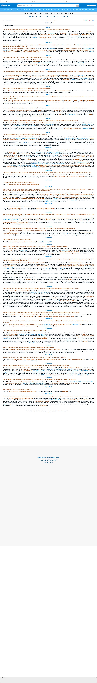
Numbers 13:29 (36, 370)
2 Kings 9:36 (45, 335)
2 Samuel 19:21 (61, 163)
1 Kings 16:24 (15, 64)
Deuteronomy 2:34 (75, 375)
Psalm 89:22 (56, 153)
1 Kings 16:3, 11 (76, 324)
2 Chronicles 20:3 (85, 138)
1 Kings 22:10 (36, 37)
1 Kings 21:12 (48, 180)
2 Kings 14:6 (48, 201)
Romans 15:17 (6, 50)
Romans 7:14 (57, 300)
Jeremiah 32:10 (23, 125)
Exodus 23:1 (41, 168)
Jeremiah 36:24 (89, 381)
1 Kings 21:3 (48, 55)
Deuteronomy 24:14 (87, 195)
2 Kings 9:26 (55, 198)
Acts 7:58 (20, 165)
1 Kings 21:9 (48, 132)
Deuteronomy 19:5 (51, 152)
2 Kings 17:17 (48, 300)
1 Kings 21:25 (48, 354)
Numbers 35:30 (59, 152)
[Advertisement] (48, 438)
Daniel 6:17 (16, 125)
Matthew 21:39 (51, 33)
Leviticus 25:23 (36, 62)
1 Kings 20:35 (37, 155)
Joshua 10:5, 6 (70, 372)
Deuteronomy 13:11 (36, 163)
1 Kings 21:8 (48, 118)
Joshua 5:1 (42, 370)
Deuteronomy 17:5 (45, 163)
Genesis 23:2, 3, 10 (35, 372)
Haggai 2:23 (32, 125)
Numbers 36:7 (46, 62)
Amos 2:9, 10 (69, 369)
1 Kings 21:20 (48, 286)
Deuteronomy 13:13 (50, 155)
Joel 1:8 (37, 383)
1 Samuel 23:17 (33, 292)
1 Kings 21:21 (48, 310)
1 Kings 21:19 (48, 256)
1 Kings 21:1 (48, 27)
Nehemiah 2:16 (18, 130)
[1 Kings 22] (95, 306)
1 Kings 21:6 (48, 94)
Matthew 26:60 (58, 155)
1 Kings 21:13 (48, 187)
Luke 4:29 (25, 165)
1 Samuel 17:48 (23, 250)
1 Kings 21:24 (48, 345)
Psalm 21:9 (46, 292)
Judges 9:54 (33, 334)
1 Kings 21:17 (48, 237)
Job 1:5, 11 (24, 156)
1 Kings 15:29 (47, 324)
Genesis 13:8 (15, 372)
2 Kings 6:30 (31, 383)
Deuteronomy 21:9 (32, 138)
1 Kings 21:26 (48, 363)
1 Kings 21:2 (48, 42)
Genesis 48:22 (47, 372)
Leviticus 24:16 (35, 166)
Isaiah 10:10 (40, 292)
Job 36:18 (34, 360)
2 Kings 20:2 (74, 79)
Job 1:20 (79, 381)
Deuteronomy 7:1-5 (39, 375)
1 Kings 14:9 (42, 326)
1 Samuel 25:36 (71, 114)
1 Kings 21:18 (48, 244)
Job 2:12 (84, 381)
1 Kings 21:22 (48, 318)
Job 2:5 (29, 156)
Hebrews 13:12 (31, 165)
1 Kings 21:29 (48, 393)
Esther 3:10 (84, 124)
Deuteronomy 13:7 (22, 360)
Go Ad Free (3, 677)
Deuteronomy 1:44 (77, 370)
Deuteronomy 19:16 (49, 168)
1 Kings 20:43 (80, 75)
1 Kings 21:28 (48, 387)
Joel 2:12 (72, 138)
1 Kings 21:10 (48, 147)
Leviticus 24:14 (14, 165)
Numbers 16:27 (53, 200)
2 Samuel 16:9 (53, 163)
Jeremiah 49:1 (16, 219)
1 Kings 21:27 (48, 377)
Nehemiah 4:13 (26, 130)
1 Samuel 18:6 (64, 250)
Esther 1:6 (82, 78)
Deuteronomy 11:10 (88, 48)
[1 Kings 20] (1, 306)
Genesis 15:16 (50, 369)
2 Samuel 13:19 (73, 381)
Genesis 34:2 (56, 372)
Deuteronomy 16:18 (86, 128)
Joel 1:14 (67, 138)
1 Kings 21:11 (48, 170)
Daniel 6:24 (74, 200)
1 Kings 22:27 (48, 281)
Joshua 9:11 (24, 138)
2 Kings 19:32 (40, 334)
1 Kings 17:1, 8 (42, 241)
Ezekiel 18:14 (7, 404)
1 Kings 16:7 (48, 326)
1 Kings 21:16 (48, 226)
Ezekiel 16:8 (63, 369)
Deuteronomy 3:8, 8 (84, 375)
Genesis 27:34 (85, 267)
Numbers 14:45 (87, 370)
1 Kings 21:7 (48, 105)
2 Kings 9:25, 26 (79, 36)
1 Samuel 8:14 (51, 48)
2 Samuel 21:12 (70, 340)
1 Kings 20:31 (25, 383)
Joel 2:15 (25, 142)
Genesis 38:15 (49, 124)
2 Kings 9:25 (62, 268)
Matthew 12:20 (56, 399)
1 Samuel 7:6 (78, 138)
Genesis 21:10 (90, 218)
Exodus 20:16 (35, 168)
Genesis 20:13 (22, 334)
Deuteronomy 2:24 (7, 219)
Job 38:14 (48, 127)
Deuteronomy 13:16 (50, 221)
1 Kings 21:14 (48, 203)
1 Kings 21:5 (48, 86)
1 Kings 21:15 (48, 212)
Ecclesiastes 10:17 (34, 130)
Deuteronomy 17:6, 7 (41, 152)
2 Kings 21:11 (57, 369)
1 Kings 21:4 (48, 69)
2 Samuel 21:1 (18, 138)
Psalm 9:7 (9, 268)
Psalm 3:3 (28, 334)
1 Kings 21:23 (48, 328)
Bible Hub (48, 412)
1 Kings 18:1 (48, 241)
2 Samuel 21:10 (42, 383)
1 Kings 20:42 (13, 267)
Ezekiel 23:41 (88, 78)
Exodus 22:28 (37, 162)
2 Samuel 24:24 (80, 62)
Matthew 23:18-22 (82, 162)
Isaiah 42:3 (50, 399)
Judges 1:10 (6, 372)
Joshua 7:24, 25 (45, 200)
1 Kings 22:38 (48, 268)
